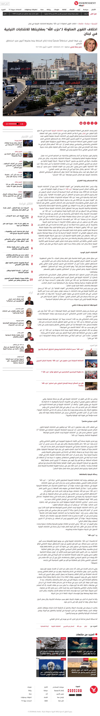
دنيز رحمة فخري (76, 46)
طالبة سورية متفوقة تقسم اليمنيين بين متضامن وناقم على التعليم (16, 279)
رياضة (49, 9)
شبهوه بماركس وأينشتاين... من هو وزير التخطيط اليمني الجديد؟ (52, 673)
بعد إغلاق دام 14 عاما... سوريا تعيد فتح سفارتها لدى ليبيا (16, 224)
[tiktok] (70, 690)
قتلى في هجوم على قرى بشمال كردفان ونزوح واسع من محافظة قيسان (83, 672)
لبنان (83, 133)
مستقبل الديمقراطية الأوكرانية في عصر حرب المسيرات (13, 324)
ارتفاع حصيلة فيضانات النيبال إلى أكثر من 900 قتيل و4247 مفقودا (74, 14)
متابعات (80, 23)
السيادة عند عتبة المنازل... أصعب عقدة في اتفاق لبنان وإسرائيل (16, 209)
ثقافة (64, 9)
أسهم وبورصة (18, 141)
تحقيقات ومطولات (30, 9)
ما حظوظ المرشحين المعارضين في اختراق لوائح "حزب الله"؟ (62, 372)
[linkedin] (72, 690)
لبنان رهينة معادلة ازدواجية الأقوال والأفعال (14, 336)
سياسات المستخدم (58, 687)
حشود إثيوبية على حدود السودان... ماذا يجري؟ (17, 216)
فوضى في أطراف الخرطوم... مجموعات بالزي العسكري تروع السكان (12, 165)
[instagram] (76, 690)
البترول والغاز (18, 152)
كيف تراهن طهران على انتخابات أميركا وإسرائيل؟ (13, 312)
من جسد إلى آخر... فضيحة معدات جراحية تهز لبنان (83, 652)
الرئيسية (94, 23)
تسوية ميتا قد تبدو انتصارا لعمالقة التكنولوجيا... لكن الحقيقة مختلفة (15, 361)
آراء (79, 9)
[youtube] (74, 690)
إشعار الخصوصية (59, 690)
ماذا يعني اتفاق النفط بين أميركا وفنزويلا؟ (13, 155)
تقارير (20, 161)
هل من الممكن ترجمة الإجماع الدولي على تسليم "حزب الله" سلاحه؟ (62, 384)
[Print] (80, 123)
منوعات (56, 9)
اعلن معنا (61, 701)
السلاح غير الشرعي (68, 626)
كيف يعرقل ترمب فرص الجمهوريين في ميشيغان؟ (15, 300)
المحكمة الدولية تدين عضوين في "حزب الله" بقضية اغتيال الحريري (59, 360)
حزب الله (69, 189)
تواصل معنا (60, 697)
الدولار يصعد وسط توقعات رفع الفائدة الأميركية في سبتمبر (13, 145)
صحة (42, 9)
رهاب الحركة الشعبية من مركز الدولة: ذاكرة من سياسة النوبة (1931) (13, 349)
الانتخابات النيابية (57, 130)
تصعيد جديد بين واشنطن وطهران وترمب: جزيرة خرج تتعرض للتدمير (17, 256)
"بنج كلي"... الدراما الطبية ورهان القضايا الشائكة (18, 271)
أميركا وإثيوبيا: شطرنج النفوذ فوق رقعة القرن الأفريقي (17, 263)
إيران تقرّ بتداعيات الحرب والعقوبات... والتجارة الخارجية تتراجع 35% (16, 232)
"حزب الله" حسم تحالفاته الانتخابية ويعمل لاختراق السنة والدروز (60, 349)
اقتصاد (71, 9)
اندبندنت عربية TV (15, 9)
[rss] (68, 690)
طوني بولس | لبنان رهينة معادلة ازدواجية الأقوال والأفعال (18, 248)
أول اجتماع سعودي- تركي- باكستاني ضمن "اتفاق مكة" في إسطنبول (16, 240)
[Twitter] (78, 690)
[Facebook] (80, 690)
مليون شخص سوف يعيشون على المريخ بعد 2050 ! (38, 14)
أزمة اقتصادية (45, 626)
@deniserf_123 (58, 46)
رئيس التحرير (60, 694)
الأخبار (93, 9)
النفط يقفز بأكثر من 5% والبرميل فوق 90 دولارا (14, 185)
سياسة (85, 9)
